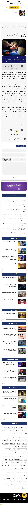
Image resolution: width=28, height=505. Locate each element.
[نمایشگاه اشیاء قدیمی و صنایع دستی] (22, 315)
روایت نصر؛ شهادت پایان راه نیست (10, 299)
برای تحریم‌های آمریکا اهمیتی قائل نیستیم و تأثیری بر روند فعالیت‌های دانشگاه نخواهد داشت (14, 228)
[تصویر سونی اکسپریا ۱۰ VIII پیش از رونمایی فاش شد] (22, 400)
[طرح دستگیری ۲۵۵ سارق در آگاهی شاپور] (22, 243)
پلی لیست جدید (8, 449)
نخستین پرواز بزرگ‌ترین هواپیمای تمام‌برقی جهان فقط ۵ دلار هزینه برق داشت (9, 328)
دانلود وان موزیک (18, 488)
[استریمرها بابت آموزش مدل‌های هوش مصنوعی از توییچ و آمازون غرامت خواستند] (22, 364)
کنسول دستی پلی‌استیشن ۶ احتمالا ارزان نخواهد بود (9, 406)
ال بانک (17, 481)
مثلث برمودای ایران (12, 264)
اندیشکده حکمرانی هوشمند (22, 449)
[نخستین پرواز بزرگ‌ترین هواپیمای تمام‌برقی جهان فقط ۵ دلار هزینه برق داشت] (22, 329)
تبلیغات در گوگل (24, 469)
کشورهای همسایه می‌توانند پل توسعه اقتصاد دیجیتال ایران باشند (9, 378)
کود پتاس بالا (24, 443)
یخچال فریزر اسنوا (23, 475)
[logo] (14, 2)
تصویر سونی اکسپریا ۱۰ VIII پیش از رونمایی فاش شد (10, 399)
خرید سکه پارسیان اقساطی (22, 456)
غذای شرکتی (17, 462)
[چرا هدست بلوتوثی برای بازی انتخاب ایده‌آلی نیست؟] (22, 415)
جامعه (23, 24)
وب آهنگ (13, 427)
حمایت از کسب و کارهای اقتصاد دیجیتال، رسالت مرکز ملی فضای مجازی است (9, 370)
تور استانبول (11, 462)
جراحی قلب (12, 138)
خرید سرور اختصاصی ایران (17, 478)
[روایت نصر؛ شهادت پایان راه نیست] (22, 301)
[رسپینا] (14, 186)
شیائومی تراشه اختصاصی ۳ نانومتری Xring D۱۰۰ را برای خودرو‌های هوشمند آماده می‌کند (9, 392)
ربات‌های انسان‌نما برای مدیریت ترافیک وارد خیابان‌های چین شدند (9, 349)
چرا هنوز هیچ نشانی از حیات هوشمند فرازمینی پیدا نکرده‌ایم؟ (9, 285)
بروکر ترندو (25, 453)
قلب (17, 138)
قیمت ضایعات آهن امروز (22, 446)
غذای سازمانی (5, 462)
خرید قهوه (5, 484)
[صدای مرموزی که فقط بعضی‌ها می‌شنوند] (22, 294)
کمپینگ (6, 459)
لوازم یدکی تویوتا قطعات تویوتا (13, 465)
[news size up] (11, 69)
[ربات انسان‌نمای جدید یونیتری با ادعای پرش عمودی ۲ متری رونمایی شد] (22, 343)
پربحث (4, 196)
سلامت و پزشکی (18, 24)
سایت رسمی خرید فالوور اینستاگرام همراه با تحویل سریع (16, 472)
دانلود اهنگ (19, 453)
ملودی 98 (25, 478)
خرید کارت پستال (24, 465)
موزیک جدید (7, 427)
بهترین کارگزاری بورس (15, 469)
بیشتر (4, 270)
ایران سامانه (19, 502)
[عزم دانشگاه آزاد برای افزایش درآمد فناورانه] (22, 251)
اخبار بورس (25, 488)
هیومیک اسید (10, 430)
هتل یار (25, 459)
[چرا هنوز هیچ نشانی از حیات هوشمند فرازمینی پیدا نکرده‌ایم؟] (22, 287)
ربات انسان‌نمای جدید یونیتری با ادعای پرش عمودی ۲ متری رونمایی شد (9, 342)
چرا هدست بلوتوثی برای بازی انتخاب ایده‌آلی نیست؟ (10, 414)
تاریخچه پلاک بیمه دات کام (6, 475)
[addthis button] (11, 66)
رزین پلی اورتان (4, 430)
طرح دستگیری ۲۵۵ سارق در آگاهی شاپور (9, 241)
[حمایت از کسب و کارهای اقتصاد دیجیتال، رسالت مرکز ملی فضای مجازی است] (22, 372)
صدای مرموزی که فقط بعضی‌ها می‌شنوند (9, 292)
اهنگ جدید (11, 484)
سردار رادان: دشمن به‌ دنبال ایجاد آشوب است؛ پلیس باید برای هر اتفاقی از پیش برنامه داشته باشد (14, 210)
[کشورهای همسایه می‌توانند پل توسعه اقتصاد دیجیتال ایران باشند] (22, 379)
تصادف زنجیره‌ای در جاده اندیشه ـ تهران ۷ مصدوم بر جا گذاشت (14, 205)
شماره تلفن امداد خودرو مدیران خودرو (20, 437)
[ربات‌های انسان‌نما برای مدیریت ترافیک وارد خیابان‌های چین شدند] (22, 351)
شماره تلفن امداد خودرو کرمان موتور (20, 433)
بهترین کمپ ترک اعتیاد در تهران (21, 430)
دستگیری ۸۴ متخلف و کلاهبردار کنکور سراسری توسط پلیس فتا (14, 219)
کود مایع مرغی (12, 443)
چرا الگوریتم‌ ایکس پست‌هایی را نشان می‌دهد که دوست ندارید (9, 335)
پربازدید (23, 196)
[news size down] (17, 69)
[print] (2, 27)
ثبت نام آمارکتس (7, 469)
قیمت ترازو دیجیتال (12, 446)
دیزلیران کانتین (4, 440)
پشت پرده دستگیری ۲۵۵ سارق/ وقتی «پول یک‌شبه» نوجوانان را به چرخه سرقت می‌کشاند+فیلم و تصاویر (14, 233)
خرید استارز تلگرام (6, 456)
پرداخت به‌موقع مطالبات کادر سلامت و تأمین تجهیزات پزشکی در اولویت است (14, 214)
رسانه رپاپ (18, 443)
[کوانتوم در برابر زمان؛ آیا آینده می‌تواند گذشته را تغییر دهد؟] (22, 279)
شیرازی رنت (11, 459)
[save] (5, 27)
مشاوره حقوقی (4, 465)
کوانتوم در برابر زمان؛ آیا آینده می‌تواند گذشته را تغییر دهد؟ (9, 278)
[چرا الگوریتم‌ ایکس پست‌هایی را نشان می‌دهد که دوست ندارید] (22, 336)
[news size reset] (14, 69)
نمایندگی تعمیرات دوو (19, 459)
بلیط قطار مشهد (8, 478)
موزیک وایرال (11, 440)
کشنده (14, 449)
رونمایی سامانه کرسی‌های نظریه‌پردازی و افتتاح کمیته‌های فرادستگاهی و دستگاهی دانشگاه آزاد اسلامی (9, 258)
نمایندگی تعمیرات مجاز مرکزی (21, 427)
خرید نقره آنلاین (5, 443)
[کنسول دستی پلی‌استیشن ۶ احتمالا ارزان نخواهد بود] (22, 408)
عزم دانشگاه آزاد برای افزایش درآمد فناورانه (10, 249)
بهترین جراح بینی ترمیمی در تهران (21, 484)
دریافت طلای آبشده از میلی (6, 453)
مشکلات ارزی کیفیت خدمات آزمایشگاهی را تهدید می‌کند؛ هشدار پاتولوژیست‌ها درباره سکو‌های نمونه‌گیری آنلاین (14, 200)
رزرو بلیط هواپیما (24, 481)
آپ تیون (14, 453)
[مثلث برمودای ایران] (22, 266)
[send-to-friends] (8, 27)
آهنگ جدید (13, 456)
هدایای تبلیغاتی (24, 462)
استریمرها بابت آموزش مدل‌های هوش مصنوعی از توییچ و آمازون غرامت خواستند (9, 363)
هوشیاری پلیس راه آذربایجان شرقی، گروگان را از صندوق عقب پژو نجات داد (14, 224)
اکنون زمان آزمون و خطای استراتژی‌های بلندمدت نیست (10, 11)
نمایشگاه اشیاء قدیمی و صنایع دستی (9, 313)
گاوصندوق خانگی (16, 475)
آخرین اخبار (13, 196)
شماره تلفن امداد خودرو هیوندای (21, 440)
